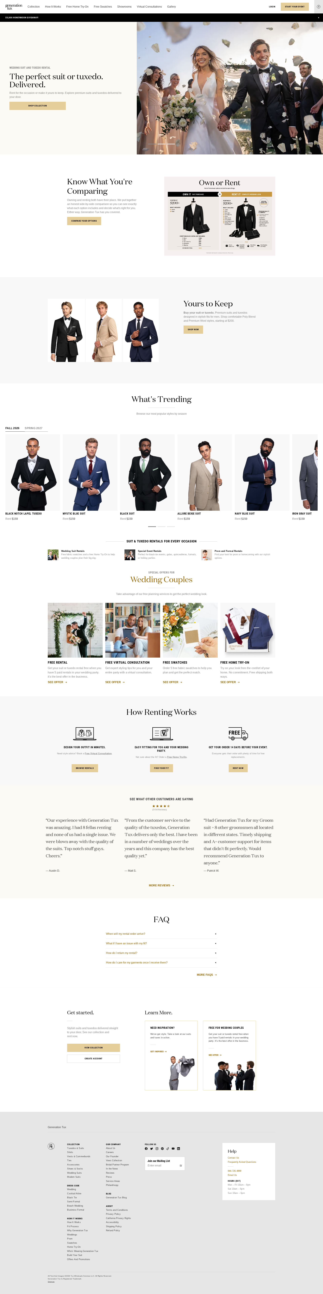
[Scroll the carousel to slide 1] (152, 526)
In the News (112, 1168)
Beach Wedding (75, 1206)
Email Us (232, 1175)
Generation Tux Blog (116, 1197)
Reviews (110, 1173)
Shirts (70, 1152)
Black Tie (72, 1197)
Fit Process (73, 1226)
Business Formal (75, 1210)
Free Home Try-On (177, 757)
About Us (110, 1148)
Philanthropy (112, 1185)
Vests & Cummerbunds (78, 1156)
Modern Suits (73, 1177)
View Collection (93, 1047)
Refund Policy (113, 1230)
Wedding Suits (74, 1173)
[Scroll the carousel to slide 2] (161, 526)
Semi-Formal (73, 1201)
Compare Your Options (84, 221)
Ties (69, 1160)
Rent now (238, 768)
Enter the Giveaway (37, 101)
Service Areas (113, 1181)
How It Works (74, 1222)
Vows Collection (114, 1160)
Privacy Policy (113, 1214)
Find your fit (161, 768)
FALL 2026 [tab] (12, 428)
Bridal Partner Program (117, 1164)
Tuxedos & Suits (75, 1148)
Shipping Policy (114, 1226)
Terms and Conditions (117, 1210)
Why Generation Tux (77, 1230)
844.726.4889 (234, 1171)
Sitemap (51, 1282)
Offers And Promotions (78, 1259)
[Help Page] (318, 6)
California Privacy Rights (118, 1218)
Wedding (71, 1189)
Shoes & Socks (75, 1168)
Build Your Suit (74, 1255)
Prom (70, 1238)
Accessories (73, 1164)
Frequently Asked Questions (242, 1162)
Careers (110, 1152)
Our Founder (112, 1156)
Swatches (72, 1243)
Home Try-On (74, 1247)
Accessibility (112, 1222)
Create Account (93, 1058)
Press (109, 1177)
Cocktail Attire (74, 1193)
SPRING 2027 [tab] (33, 428)
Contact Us (233, 1158)
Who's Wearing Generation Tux (82, 1251)
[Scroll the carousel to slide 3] (171, 526)
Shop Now (193, 329)
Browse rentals (85, 768)
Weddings (72, 1234)
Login (272, 6)
